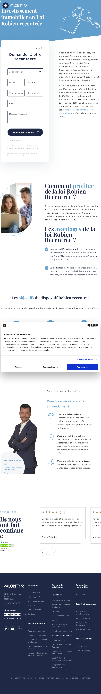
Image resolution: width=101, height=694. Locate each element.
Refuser (18, 367)
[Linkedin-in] (6, 628)
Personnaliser (49, 367)
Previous (43, 552)
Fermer (37, 48)
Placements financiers (62, 636)
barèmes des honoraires (78, 678)
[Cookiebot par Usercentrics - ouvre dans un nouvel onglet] (87, 325)
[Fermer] (42, 48)
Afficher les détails (85, 360)
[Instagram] (19, 628)
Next (52, 552)
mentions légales (55, 678)
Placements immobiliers (57, 595)
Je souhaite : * (16, 72)
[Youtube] (12, 628)
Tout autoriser (83, 367)
